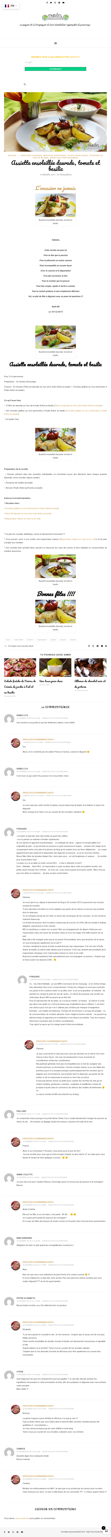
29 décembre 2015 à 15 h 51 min (34, 1141)
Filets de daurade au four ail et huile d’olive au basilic (28, 513)
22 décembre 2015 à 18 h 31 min (34, 1409)
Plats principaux (78, 155)
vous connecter (22, 1518)
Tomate (73, 640)
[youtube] (22, 1532)
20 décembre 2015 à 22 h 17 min (34, 1265)
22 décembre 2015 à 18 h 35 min (34, 1205)
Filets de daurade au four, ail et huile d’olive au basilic (78, 405)
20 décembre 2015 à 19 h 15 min (28, 1301)
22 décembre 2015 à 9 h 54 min (28, 1177)
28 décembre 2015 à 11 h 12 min (28, 1114)
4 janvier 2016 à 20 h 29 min (39, 979)
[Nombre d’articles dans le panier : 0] (24, 84)
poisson (63, 640)
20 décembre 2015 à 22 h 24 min (34, 1325)
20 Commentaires (64, 174)
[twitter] (9, 1532)
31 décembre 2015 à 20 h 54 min (28, 771)
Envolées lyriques (31, 155)
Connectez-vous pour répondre (55, 718)
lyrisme (30, 640)
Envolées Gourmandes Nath (20, 646)
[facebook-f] (5, 1532)
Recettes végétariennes (64, 158)
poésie (53, 640)
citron (8, 640)
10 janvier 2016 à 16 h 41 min (47, 1044)
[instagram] (13, 1532)
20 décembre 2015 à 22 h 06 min (34, 1479)
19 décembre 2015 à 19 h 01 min (28, 1452)
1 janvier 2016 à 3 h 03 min (33, 742)
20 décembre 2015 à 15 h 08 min (28, 1375)
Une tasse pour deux (51, 681)
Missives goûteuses (54, 155)
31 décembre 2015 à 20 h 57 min (28, 718)
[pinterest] (18, 1532)
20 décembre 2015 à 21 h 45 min (28, 1241)
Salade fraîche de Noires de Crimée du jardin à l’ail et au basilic (20, 687)
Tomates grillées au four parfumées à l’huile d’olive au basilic (32, 508)
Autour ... (13, 155)
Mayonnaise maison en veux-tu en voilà (23, 518)
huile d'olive (18, 640)
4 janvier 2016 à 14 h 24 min (33, 796)
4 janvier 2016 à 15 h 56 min (33, 893)
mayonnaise (42, 640)
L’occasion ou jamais (55, 188)
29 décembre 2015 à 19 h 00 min (28, 832)
